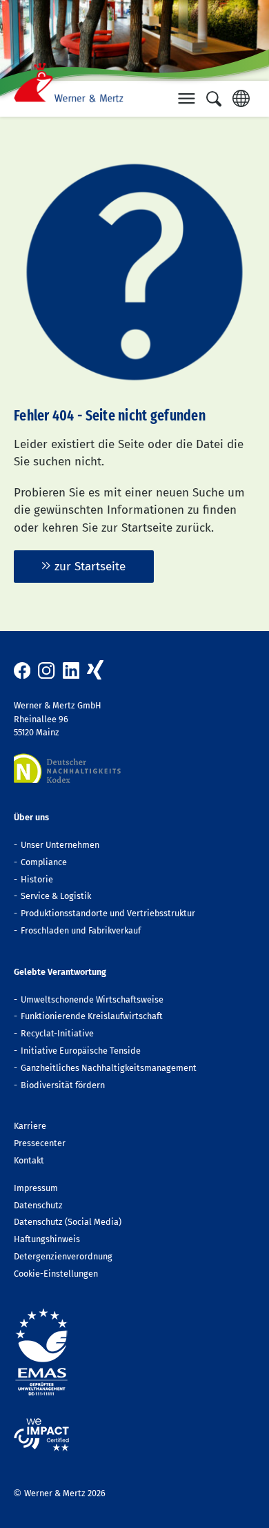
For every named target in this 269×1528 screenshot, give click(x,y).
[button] (187, 99)
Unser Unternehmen (60, 845)
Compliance (44, 862)
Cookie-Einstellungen (56, 1273)
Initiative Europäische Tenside (81, 1050)
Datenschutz (38, 1205)
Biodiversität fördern (63, 1085)
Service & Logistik (56, 896)
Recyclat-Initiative (57, 1033)
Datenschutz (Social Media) (67, 1222)
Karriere (30, 1126)
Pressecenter (40, 1143)
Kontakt (29, 1160)
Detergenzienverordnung (63, 1256)
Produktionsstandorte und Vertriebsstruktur (108, 913)
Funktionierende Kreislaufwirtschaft (92, 1016)
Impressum (36, 1188)
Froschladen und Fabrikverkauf (81, 930)
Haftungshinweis (47, 1239)
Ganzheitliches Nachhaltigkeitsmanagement (109, 1068)
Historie (37, 879)
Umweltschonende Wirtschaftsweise (92, 999)
